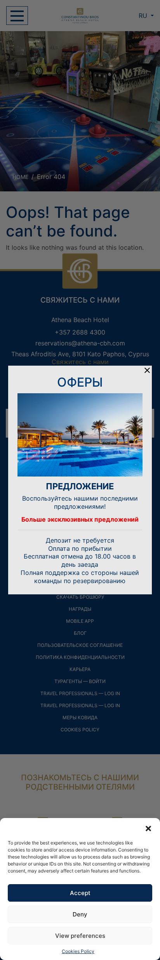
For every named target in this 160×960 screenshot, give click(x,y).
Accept (80, 893)
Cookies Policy (78, 951)
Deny (80, 914)
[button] (148, 828)
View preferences (80, 935)
